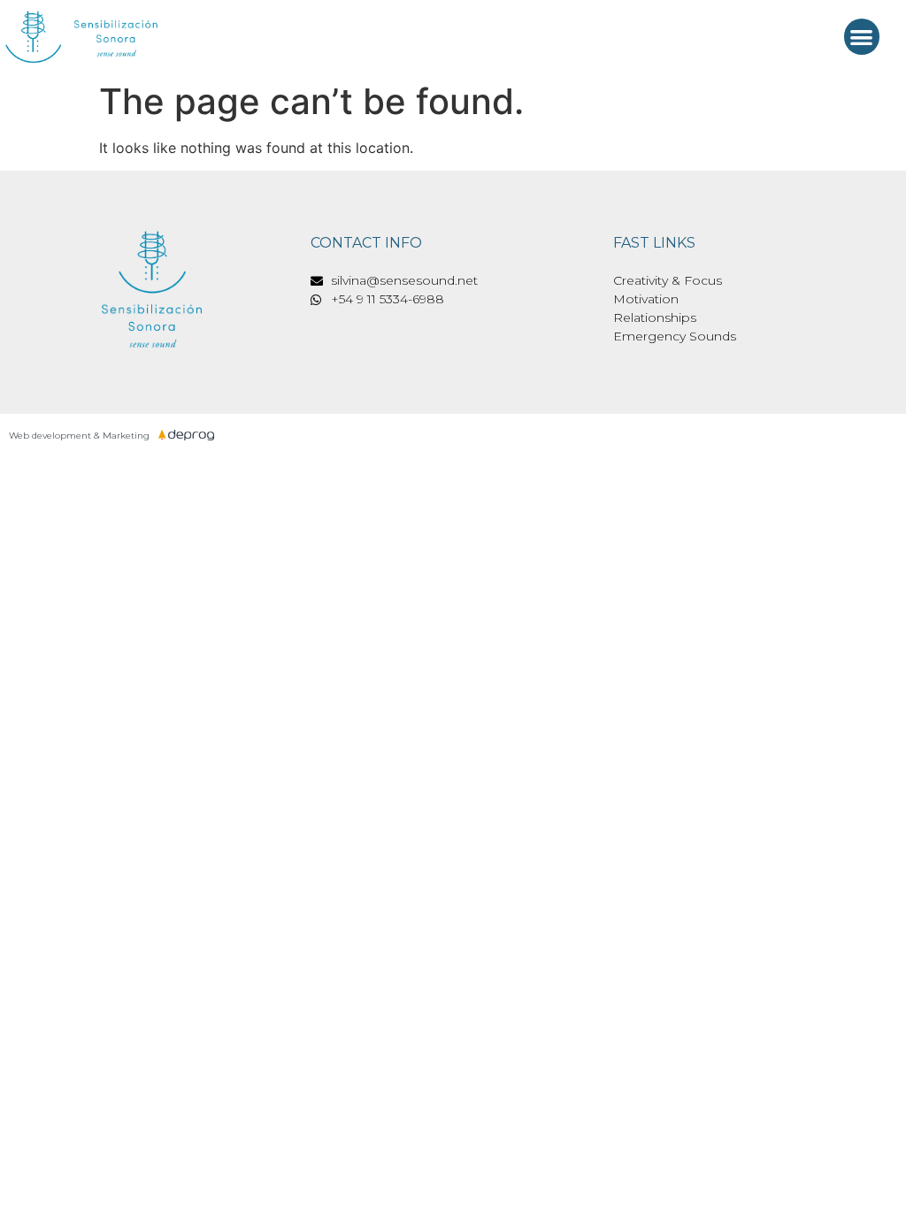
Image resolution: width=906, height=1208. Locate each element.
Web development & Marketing (79, 435)
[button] (862, 37)
